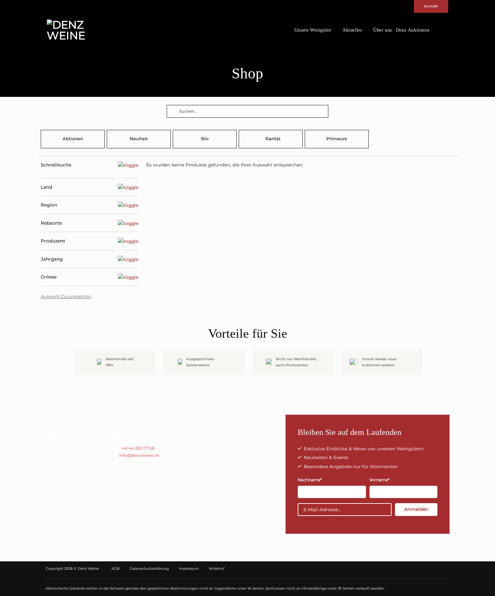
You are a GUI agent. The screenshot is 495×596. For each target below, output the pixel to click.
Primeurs (336, 138)
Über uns (382, 30)
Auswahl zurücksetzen (66, 296)
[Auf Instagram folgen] (440, 30)
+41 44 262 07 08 (138, 448)
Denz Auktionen (412, 30)
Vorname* (379, 479)
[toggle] (89, 165)
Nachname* (310, 479)
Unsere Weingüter (313, 30)
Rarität (272, 138)
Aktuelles (352, 30)
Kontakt (431, 6)
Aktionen (73, 138)
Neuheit (139, 138)
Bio (204, 138)
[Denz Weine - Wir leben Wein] (79, 30)
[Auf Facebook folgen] (433, 30)
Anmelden (416, 509)
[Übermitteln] (173, 112)
